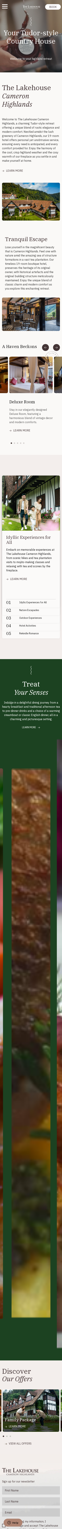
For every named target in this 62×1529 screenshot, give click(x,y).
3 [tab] (18, 443)
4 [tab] (21, 443)
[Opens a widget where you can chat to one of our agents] (12, 1523)
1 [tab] (12, 443)
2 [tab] (15, 443)
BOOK (53, 7)
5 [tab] (24, 443)
